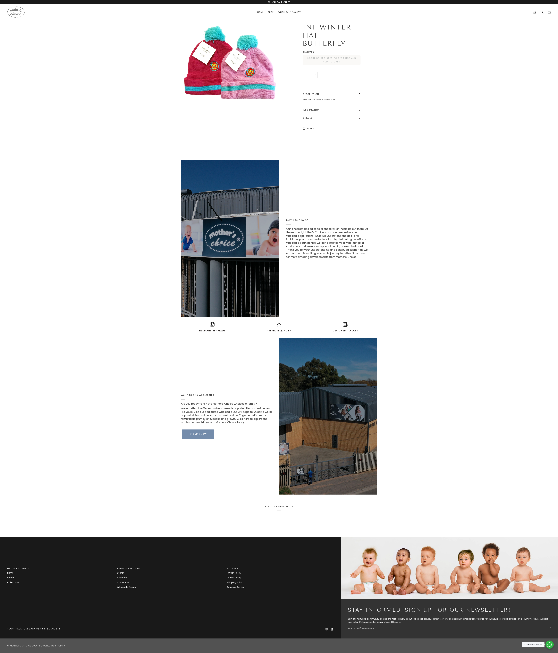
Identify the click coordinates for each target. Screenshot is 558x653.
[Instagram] (326, 629)
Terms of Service (236, 587)
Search (11, 577)
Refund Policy (234, 577)
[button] (271, 12)
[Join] (548, 627)
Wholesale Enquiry (126, 587)
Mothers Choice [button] (18, 568)
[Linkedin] (332, 629)
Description (311, 94)
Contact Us (123, 582)
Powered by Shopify (52, 645)
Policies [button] (232, 568)
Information (311, 109)
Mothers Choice (20, 645)
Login (311, 58)
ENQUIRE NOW (198, 433)
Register (327, 58)
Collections (13, 582)
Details (307, 117)
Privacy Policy (234, 572)
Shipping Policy (235, 582)
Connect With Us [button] (128, 568)
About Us (122, 577)
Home (10, 572)
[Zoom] (230, 63)
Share (310, 128)
